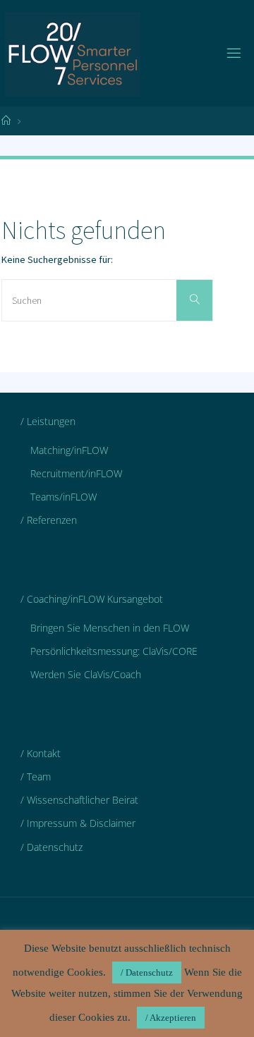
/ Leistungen (47, 421)
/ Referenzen (48, 520)
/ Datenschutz (51, 847)
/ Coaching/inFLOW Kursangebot (91, 599)
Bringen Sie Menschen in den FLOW (109, 627)
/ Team (35, 776)
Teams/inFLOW (63, 496)
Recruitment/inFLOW (76, 473)
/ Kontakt (40, 753)
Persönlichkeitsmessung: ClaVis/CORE (114, 651)
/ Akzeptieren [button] (170, 1017)
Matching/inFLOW (69, 450)
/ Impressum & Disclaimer (77, 823)
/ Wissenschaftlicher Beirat (79, 799)
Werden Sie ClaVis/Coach (85, 674)
